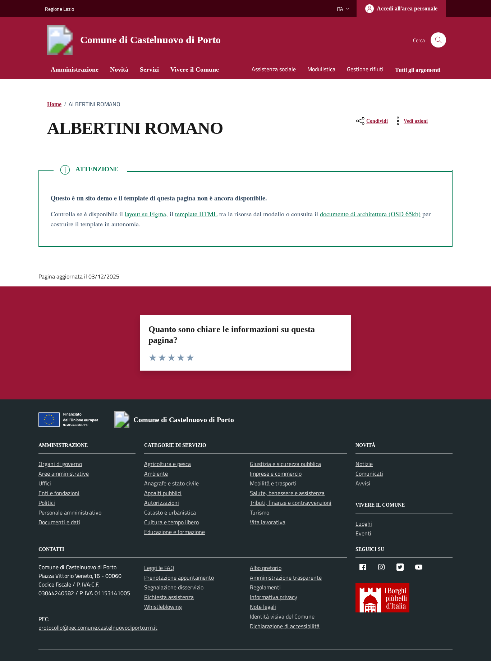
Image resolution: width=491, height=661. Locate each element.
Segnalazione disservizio (173, 587)
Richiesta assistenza (169, 597)
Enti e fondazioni (58, 493)
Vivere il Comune (194, 69)
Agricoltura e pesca (167, 463)
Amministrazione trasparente (286, 577)
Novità (119, 69)
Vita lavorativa (267, 522)
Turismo (259, 512)
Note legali (263, 606)
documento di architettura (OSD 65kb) (370, 213)
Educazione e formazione (174, 532)
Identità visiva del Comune (282, 616)
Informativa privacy (273, 597)
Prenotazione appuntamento (179, 577)
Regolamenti (265, 587)
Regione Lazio (59, 9)
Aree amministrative (63, 473)
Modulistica (321, 69)
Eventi (363, 533)
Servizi (149, 69)
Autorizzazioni (161, 502)
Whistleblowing (163, 606)
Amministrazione (74, 69)
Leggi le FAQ (159, 567)
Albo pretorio (265, 567)
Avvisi (362, 483)
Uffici (44, 483)
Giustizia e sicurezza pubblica (285, 463)
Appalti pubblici (163, 493)
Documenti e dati (59, 522)
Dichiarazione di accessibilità (285, 626)
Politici (46, 502)
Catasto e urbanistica (170, 512)
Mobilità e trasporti (273, 483)
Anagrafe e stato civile (171, 483)
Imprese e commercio (276, 473)
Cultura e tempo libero (171, 522)
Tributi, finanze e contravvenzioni (290, 502)
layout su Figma (145, 213)
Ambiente (156, 473)
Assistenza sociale (274, 69)
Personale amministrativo (69, 512)
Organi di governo (60, 463)
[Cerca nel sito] (438, 40)
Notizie (364, 463)
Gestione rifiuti (365, 69)
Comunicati (369, 473)
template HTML (196, 213)
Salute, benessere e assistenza (287, 493)
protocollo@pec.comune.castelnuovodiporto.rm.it (97, 627)
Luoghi (363, 523)
